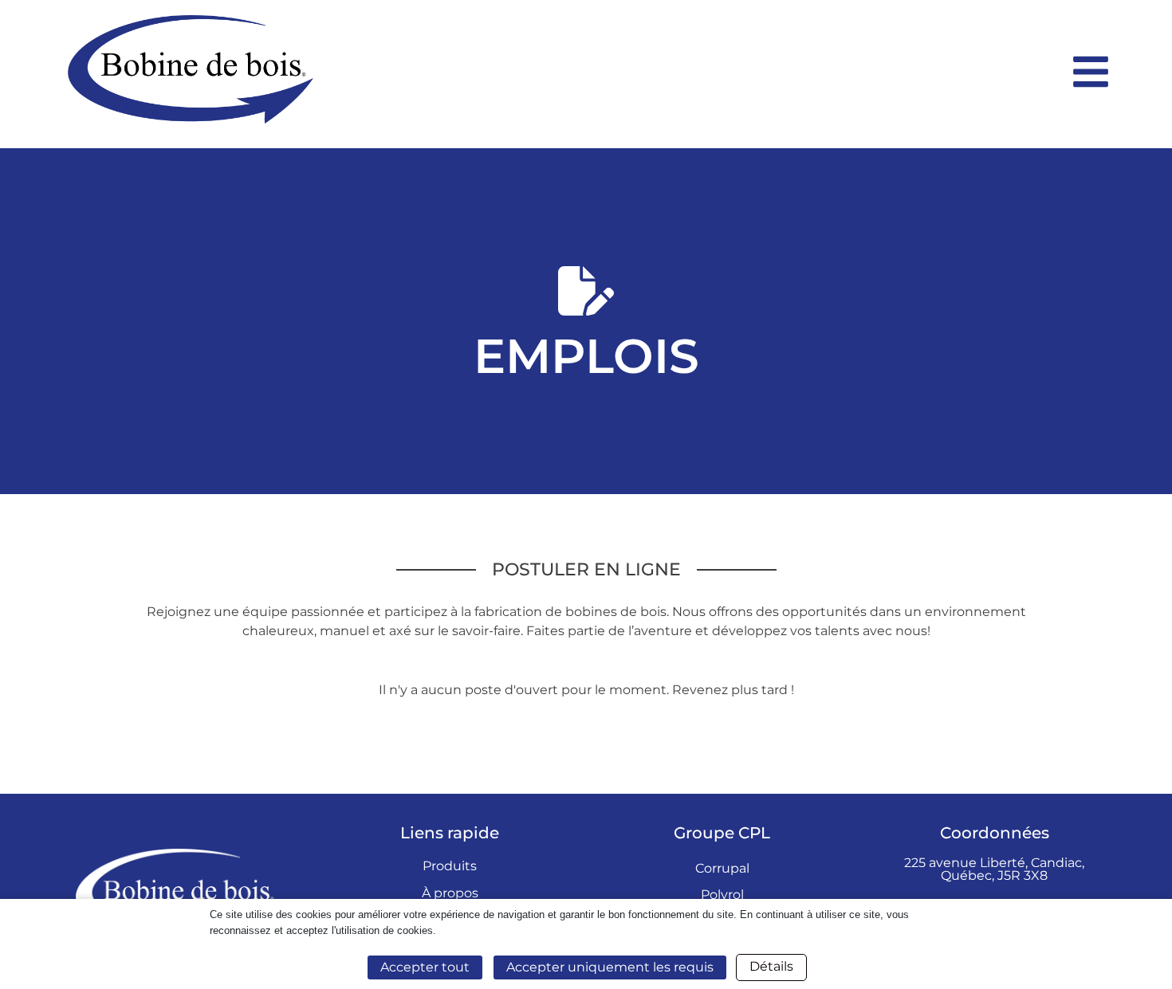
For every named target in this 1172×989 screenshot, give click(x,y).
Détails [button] (771, 966)
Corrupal (722, 868)
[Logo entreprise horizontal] (561, 69)
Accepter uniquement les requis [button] (610, 967)
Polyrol (722, 894)
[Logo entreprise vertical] (178, 894)
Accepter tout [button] (425, 967)
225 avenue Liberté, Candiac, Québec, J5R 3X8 (994, 869)
